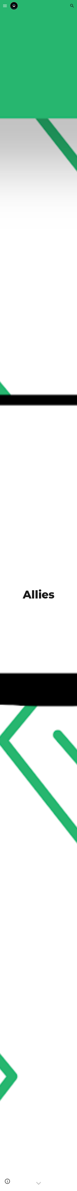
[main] (38, 595)
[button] (5, 5)
